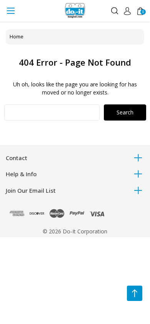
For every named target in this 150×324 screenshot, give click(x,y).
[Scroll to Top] (134, 293)
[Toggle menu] (10, 10)
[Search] (114, 10)
